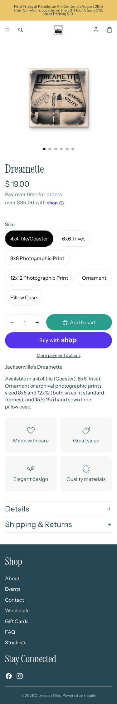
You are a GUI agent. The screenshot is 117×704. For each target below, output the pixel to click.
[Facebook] (8, 676)
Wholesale (17, 610)
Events (13, 589)
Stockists (16, 642)
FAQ (10, 632)
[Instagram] (19, 676)
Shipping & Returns (38, 524)
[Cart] (109, 30)
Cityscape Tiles (48, 695)
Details (17, 508)
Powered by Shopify (79, 695)
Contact (14, 600)
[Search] (20, 30)
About (12, 578)
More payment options (58, 355)
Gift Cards (17, 621)
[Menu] (7, 30)
